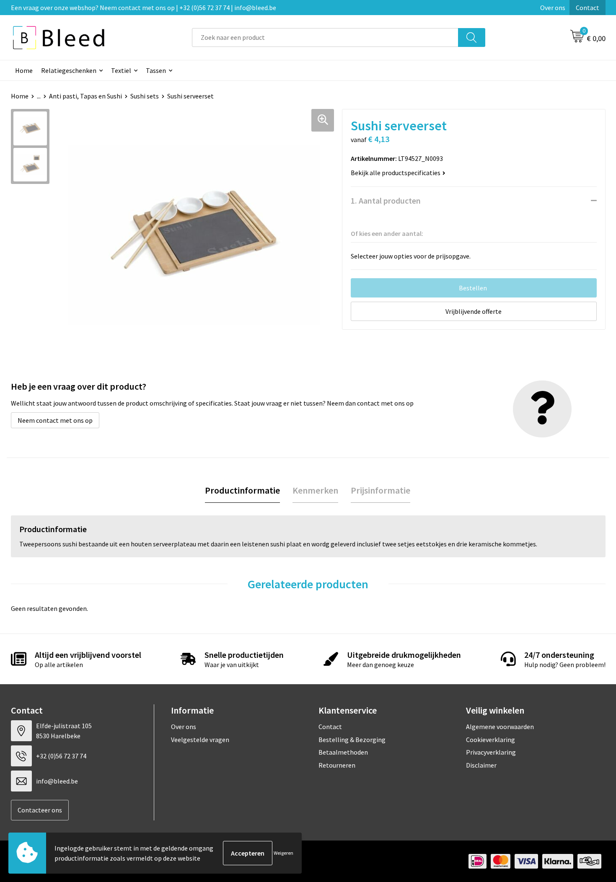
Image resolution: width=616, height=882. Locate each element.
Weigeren (283, 853)
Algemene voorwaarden (500, 726)
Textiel (121, 70)
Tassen (156, 70)
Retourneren (336, 765)
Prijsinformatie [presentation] (380, 490)
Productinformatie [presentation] (242, 490)
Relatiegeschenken (68, 70)
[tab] (242, 490)
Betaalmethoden (343, 752)
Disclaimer (481, 765)
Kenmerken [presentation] (315, 490)
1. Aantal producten (386, 200)
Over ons (552, 7)
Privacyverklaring (491, 752)
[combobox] (325, 37)
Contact (587, 7)
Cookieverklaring (490, 739)
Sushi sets (144, 96)
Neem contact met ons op (55, 420)
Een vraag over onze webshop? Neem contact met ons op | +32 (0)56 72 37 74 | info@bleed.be (143, 7)
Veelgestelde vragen (200, 739)
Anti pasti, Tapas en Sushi (85, 96)
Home (24, 70)
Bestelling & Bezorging (352, 739)
